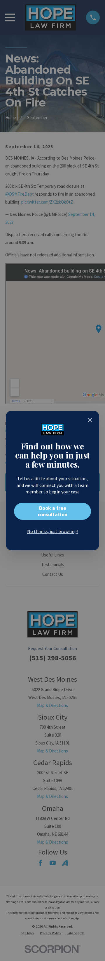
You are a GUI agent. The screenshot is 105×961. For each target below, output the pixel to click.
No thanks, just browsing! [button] (52, 531)
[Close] (89, 420)
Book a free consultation (52, 511)
